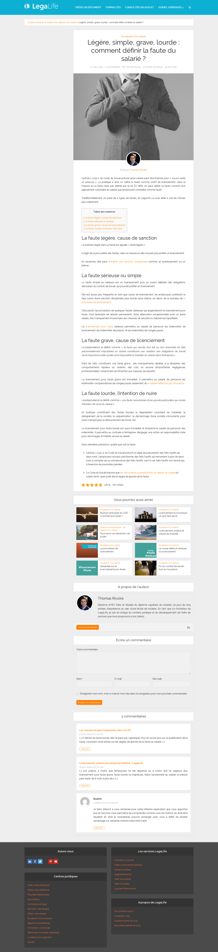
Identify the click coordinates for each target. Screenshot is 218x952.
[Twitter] (40, 861)
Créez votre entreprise (38, 885)
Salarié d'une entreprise (110, 527)
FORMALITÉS (113, 7)
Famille (31, 942)
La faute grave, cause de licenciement (104, 225)
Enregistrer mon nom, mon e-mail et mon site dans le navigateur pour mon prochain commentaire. (133, 693)
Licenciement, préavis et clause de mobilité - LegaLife (111, 763)
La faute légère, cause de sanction (102, 217)
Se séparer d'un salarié (66, 22)
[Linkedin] (30, 861)
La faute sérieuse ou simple (98, 221)
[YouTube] (56, 861)
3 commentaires (112, 67)
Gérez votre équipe (37, 913)
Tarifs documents (122, 879)
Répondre (85, 749)
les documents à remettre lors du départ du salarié (147, 472)
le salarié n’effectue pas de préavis (165, 383)
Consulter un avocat (123, 860)
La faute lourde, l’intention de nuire (102, 228)
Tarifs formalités (121, 884)
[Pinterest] (50, 861)
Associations (34, 899)
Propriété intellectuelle (38, 894)
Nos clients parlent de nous (127, 925)
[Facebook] (35, 861)
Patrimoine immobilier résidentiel (43, 932)
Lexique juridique (122, 869)
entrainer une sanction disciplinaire (127, 261)
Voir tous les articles (87, 627)
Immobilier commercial (39, 928)
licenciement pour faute (99, 326)
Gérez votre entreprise (38, 890)
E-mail (118, 678)
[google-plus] (45, 861)
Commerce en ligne (37, 904)
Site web (157, 678)
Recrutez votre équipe (38, 909)
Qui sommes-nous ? (124, 911)
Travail (50, 22)
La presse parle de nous (126, 921)
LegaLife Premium (123, 874)
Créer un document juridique (128, 865)
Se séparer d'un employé (40, 918)
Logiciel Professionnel (125, 888)
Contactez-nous (122, 916)
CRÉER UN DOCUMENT (88, 7)
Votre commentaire (87, 649)
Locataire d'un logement (39, 937)
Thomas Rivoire (133, 67)
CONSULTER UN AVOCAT (139, 7)
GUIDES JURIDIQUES (170, 7)
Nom (79, 678)
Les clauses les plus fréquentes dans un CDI (105, 730)
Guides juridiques (35, 22)
